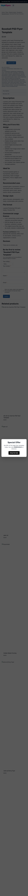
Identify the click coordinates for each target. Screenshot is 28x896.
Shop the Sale (14, 453)
